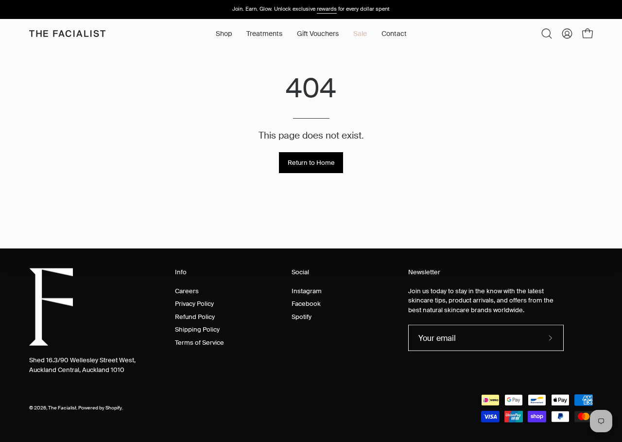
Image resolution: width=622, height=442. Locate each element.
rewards (327, 8)
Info (181, 272)
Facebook (306, 304)
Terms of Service (199, 342)
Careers (187, 290)
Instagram (307, 290)
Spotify (301, 316)
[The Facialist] (68, 33)
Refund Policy (195, 316)
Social (300, 272)
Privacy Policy (194, 304)
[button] (264, 33)
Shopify (113, 408)
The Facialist (62, 408)
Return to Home (311, 163)
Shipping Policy (197, 329)
